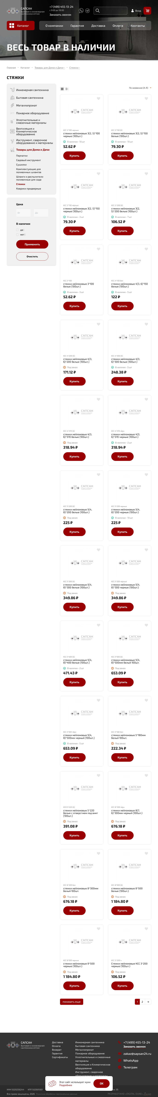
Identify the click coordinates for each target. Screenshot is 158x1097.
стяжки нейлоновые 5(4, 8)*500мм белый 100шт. (125, 661)
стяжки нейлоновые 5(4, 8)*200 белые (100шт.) (77, 510)
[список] (67, 89)
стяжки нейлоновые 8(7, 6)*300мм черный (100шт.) (126, 811)
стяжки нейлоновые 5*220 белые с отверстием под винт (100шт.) (80, 813)
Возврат (57, 1049)
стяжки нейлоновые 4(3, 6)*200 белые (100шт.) (77, 360)
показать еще (72, 1001)
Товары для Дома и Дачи (49, 67)
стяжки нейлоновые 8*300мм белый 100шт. (80, 889)
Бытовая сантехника (87, 1045)
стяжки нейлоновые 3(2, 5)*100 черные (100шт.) (81, 134)
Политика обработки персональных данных (56, 1094)
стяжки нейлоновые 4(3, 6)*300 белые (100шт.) (125, 360)
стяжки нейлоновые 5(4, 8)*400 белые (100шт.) (77, 661)
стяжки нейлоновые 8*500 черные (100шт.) (79, 965)
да (21, 229)
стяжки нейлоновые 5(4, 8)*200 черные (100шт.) (125, 510)
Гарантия (77, 25)
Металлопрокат (84, 1049)
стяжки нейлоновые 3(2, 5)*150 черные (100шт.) (81, 210)
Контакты (138, 25)
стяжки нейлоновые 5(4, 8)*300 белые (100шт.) (77, 586)
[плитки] (62, 89)
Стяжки (73, 67)
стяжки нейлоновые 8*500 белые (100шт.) (127, 889)
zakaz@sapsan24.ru (137, 1053)
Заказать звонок (60, 14)
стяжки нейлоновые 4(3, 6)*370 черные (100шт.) (125, 435)
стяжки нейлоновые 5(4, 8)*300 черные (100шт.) (125, 586)
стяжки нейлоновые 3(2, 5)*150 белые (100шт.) (129, 134)
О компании (54, 25)
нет (22, 234)
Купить (74, 155)
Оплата (118, 25)
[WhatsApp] (81, 10)
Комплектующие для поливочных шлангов (28, 170)
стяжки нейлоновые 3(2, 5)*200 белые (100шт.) (125, 210)
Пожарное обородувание (90, 1053)
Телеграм (130, 1067)
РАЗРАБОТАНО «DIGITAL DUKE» (125, 1093)
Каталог (23, 25)
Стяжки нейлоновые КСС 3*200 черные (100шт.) (129, 965)
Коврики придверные (28, 188)
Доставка (98, 25)
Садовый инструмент (28, 160)
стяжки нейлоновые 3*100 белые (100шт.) (78, 285)
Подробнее (65, 1085)
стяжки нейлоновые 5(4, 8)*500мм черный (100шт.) (79, 736)
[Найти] (98, 11)
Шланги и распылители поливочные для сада (29, 178)
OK (101, 1083)
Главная (11, 67)
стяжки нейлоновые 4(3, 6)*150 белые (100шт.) (129, 285)
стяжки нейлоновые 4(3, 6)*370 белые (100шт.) (77, 435)
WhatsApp (130, 1060)
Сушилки (21, 164)
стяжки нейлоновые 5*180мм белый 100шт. (128, 736)
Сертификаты (60, 1057)
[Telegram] (87, 10)
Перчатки (21, 155)
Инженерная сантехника (89, 1042)
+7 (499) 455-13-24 (61, 6)
